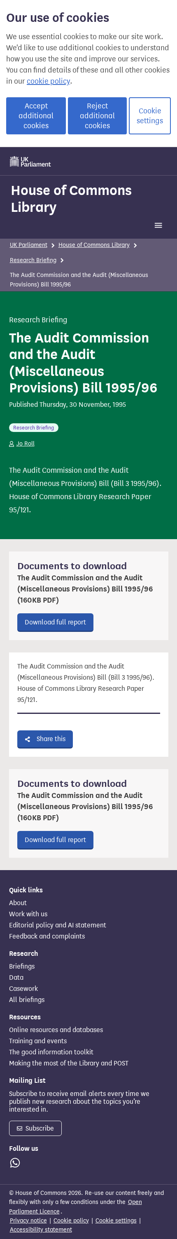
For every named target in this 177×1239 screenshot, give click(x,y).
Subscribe (39, 1128)
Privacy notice (28, 1220)
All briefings (26, 1000)
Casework (23, 989)
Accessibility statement (41, 1229)
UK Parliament (28, 245)
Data (16, 977)
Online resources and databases (56, 1030)
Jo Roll (25, 443)
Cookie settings (150, 115)
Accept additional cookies (36, 115)
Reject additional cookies (97, 115)
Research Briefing (33, 260)
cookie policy (48, 81)
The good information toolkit (51, 1052)
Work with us (28, 914)
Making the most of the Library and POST (68, 1063)
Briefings (22, 966)
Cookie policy (71, 1220)
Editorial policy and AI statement (57, 925)
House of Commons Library (71, 198)
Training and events (38, 1041)
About (18, 903)
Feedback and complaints (47, 936)
